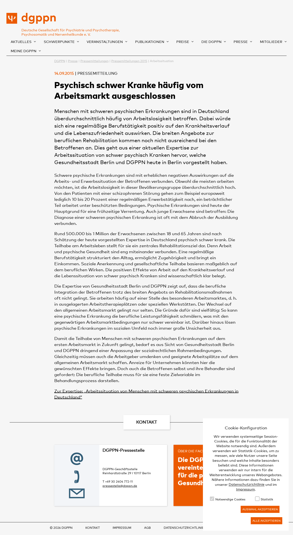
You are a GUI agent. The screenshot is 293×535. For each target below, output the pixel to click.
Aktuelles (21, 42)
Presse (241, 42)
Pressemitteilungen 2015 (129, 61)
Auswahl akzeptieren (260, 509)
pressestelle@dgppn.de (120, 486)
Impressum (245, 489)
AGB (147, 527)
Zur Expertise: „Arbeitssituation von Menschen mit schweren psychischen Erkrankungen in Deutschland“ (146, 393)
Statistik (267, 499)
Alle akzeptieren (266, 520)
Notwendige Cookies (230, 499)
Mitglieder (271, 42)
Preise (182, 42)
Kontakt (92, 527)
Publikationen (149, 42)
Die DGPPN (211, 42)
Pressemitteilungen (94, 61)
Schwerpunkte (59, 42)
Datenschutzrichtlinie (246, 485)
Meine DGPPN (23, 51)
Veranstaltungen (105, 42)
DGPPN (59, 61)
